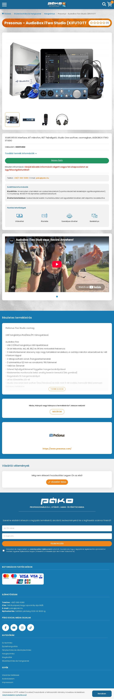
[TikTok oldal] (30, 627)
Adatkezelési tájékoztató (41, 549)
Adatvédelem (8, 679)
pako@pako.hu (42, 178)
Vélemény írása (58, 482)
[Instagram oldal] (22, 627)
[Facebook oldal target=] (5, 627)
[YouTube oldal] (13, 627)
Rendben (102, 693)
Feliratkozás (57, 543)
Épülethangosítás (10, 646)
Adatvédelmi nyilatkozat (14, 695)
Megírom (57, 411)
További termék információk (19, 153)
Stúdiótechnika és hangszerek (28, 14)
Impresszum (7, 682)
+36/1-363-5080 (21, 178)
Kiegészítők (7, 657)
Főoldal (7, 14)
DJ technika (7, 643)
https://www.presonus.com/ (57, 448)
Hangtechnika (8, 653)
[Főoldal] (57, 5)
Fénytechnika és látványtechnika (16, 650)
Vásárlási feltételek (10, 675)
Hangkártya (49, 14)
